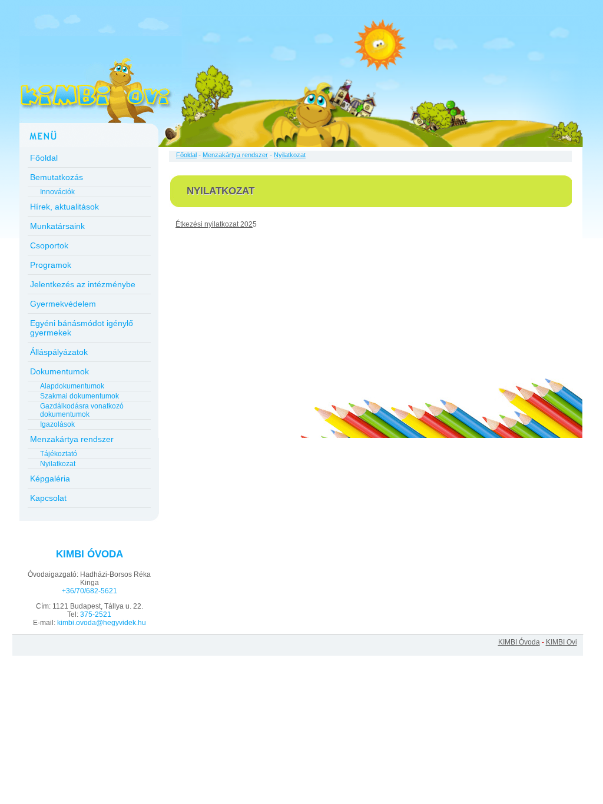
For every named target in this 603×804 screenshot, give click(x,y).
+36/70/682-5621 (89, 591)
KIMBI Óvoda (519, 642)
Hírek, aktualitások (64, 206)
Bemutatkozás (56, 177)
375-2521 (95, 614)
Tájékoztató (58, 454)
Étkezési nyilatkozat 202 (214, 224)
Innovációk (57, 192)
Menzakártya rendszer (72, 439)
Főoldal (44, 157)
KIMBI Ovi (561, 642)
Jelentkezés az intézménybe (82, 284)
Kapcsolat (48, 498)
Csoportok (49, 245)
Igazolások (57, 424)
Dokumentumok (59, 371)
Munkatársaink (57, 226)
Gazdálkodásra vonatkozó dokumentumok (82, 410)
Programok (50, 265)
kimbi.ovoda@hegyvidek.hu (101, 623)
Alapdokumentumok (72, 386)
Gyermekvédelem (63, 303)
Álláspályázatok (59, 352)
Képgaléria (50, 478)
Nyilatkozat (57, 464)
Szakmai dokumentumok (79, 396)
